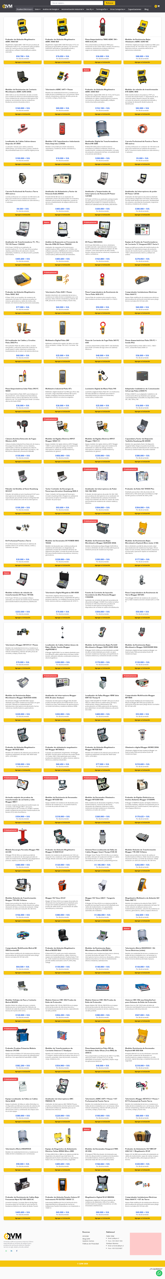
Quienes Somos (88, 1241)
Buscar (110, 3)
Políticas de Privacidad (90, 1244)
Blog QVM (86, 1239)
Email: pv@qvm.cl (113, 1238)
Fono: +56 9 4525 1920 (115, 1241)
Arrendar (85, 1236)
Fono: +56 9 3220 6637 (115, 1248)
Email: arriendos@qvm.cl (116, 1246)
